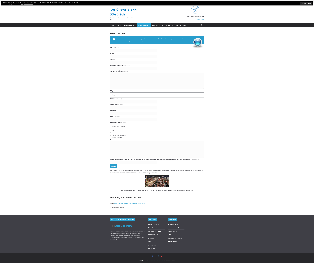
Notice (169, 234)
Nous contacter (180, 25)
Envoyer (113, 166)
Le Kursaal (151, 238)
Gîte (113, 130)
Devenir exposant (143, 25)
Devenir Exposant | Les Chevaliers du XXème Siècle (129, 203)
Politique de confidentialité (175, 238)
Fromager (115, 132)
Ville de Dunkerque (153, 224)
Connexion (200, 20)
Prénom (112, 53)
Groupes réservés (172, 231)
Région (112, 91)
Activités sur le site (173, 224)
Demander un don (157, 25)
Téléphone (116, 105)
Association (115, 25)
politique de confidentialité (27, 4)
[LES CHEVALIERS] (121, 223)
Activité (116, 99)
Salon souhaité (118, 122)
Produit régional (117, 137)
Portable (113, 111)
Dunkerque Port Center (154, 231)
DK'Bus (150, 241)
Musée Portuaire (153, 234)
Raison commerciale (120, 65)
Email (115, 116)
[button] (120, 25)
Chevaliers (169, 25)
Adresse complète (119, 71)
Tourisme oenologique (119, 135)
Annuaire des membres (174, 228)
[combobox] (157, 95)
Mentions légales (172, 241)
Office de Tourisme (153, 228)
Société (112, 59)
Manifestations (129, 25)
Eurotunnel (151, 248)
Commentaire (114, 140)
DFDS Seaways (152, 245)
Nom (115, 47)
